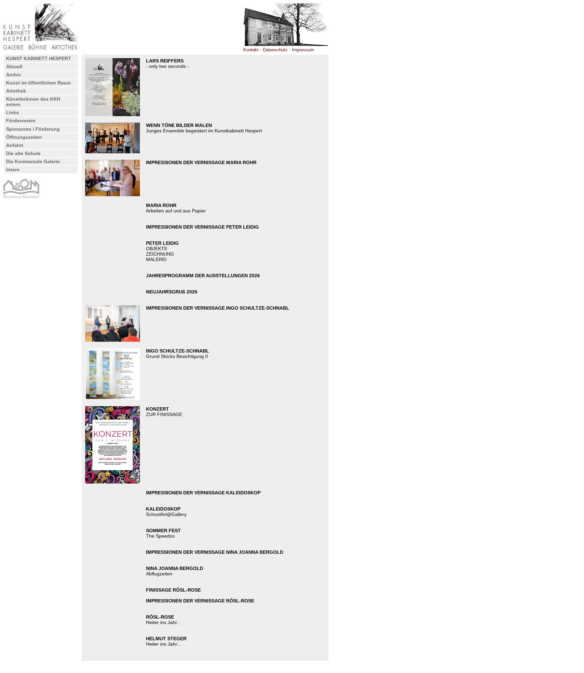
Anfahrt (14, 145)
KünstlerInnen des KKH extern (33, 101)
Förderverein (20, 120)
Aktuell (14, 66)
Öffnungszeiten (24, 137)
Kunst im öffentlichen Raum (38, 82)
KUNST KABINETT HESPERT (38, 58)
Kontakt (251, 49)
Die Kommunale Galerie (33, 161)
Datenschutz (275, 49)
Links (12, 112)
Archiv (13, 74)
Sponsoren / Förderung (33, 129)
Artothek (16, 91)
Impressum (303, 49)
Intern (13, 169)
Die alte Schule (23, 153)
